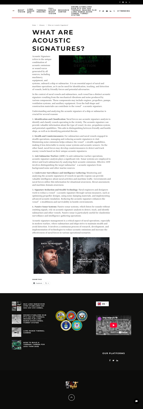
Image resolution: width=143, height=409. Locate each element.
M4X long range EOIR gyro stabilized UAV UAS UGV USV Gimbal (34, 306)
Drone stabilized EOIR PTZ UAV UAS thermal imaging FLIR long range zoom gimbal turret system (84, 11)
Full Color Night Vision (52, 11)
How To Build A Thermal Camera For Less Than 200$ (34, 344)
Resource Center (63, 11)
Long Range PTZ (30, 11)
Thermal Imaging (41, 11)
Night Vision (21, 11)
